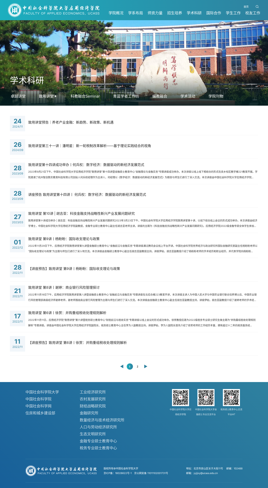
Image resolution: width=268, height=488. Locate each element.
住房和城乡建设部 (40, 413)
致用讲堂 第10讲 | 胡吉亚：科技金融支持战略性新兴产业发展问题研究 (81, 213)
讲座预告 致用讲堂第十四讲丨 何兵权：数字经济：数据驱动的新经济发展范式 (87, 194)
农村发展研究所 (93, 399)
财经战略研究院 (93, 406)
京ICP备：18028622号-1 (118, 473)
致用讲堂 (46, 96)
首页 (246, 6)
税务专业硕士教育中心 (98, 448)
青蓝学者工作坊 (126, 96)
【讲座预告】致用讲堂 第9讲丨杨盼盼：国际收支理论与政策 (74, 269)
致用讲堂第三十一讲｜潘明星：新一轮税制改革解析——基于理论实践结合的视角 (89, 146)
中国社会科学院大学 (42, 392)
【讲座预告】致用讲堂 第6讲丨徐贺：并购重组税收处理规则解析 (77, 343)
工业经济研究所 (93, 392)
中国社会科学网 (38, 406)
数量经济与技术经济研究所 (102, 420)
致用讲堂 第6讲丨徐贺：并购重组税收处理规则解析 (67, 313)
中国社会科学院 (38, 399)
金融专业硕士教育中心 (98, 441)
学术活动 (187, 96)
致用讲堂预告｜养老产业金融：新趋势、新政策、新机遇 (71, 122)
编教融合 (159, 96)
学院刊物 (215, 96)
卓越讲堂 (18, 96)
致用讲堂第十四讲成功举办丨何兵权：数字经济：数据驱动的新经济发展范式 (86, 165)
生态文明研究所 (93, 434)
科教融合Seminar (85, 96)
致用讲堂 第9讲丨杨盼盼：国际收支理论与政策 (64, 239)
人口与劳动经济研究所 (98, 427)
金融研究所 (89, 413)
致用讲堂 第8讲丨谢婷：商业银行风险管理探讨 (64, 287)
